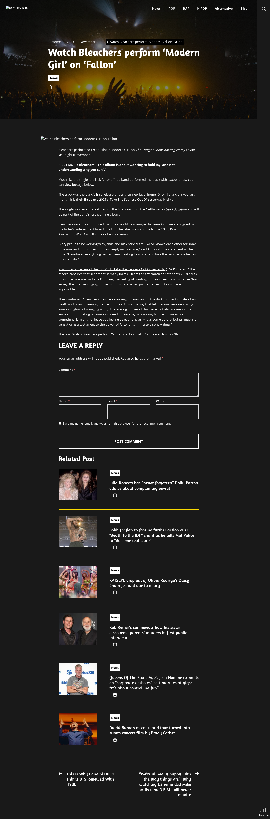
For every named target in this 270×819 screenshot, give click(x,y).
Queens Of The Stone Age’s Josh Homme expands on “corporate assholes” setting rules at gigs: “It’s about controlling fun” (154, 683)
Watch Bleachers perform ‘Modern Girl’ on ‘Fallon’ (109, 334)
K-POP (202, 8)
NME (177, 334)
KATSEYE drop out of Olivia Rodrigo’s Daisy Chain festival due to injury (149, 582)
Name (64, 401)
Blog (244, 8)
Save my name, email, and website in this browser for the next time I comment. (117, 423)
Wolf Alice (83, 234)
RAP (186, 8)
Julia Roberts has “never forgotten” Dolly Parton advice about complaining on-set (153, 485)
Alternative (224, 8)
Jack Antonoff (104, 179)
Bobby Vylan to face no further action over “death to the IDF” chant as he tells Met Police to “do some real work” (151, 535)
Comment (67, 370)
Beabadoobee (102, 234)
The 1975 (161, 229)
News (156, 8)
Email (112, 401)
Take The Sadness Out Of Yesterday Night (140, 199)
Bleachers (66, 150)
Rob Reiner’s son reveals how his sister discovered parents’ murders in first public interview (148, 632)
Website (161, 401)
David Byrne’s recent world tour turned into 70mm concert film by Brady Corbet (149, 730)
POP (172, 8)
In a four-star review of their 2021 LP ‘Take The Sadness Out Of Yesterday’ (113, 269)
